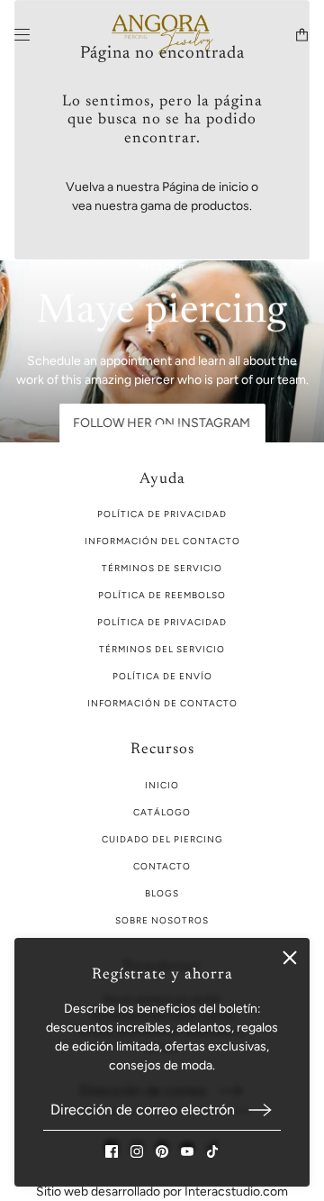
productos (220, 206)
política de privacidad (162, 514)
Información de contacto (162, 703)
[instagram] (137, 1151)
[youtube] (187, 1151)
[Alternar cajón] (22, 35)
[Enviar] (260, 1109)
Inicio (162, 785)
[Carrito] (302, 34)
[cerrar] (290, 958)
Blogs (162, 893)
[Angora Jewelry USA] (162, 34)
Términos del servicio (162, 649)
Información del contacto (162, 541)
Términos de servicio (162, 568)
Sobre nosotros (162, 920)
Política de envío (162, 676)
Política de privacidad (162, 622)
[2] (169, 428)
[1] (144, 428)
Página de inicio (205, 187)
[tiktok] (212, 1151)
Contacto (162, 866)
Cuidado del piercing (162, 839)
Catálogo (162, 812)
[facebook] (112, 1151)
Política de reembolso (162, 595)
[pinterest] (162, 1151)
